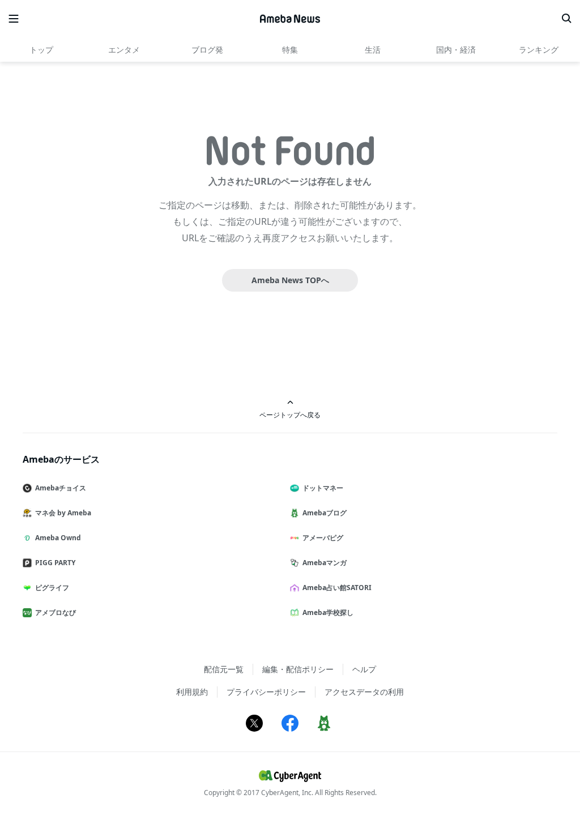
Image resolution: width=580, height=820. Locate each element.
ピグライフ (52, 587)
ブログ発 (207, 49)
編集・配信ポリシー (298, 669)
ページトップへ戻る (290, 414)
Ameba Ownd (58, 538)
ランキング (538, 49)
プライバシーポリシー (266, 691)
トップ (41, 49)
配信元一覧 (224, 669)
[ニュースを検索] (566, 18)
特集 (290, 49)
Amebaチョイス (60, 488)
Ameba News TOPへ (290, 280)
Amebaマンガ (324, 562)
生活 (373, 49)
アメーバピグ (322, 538)
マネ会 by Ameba (63, 513)
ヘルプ (364, 669)
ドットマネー (322, 488)
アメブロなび (55, 612)
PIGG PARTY (55, 562)
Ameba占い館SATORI (337, 587)
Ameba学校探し (327, 612)
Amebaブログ (324, 513)
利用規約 (192, 691)
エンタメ (124, 49)
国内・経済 (456, 49)
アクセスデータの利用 (364, 691)
